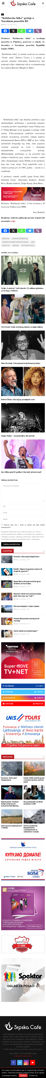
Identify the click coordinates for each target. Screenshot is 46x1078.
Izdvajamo (8, 757)
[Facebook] (5, 31)
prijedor (16, 245)
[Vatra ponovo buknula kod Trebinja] (11, 816)
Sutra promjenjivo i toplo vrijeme (26, 606)
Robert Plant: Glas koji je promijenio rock (18, 399)
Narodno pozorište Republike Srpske (15, 242)
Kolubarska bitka (28, 245)
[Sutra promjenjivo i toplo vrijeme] (6, 609)
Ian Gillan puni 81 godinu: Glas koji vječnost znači (21, 472)
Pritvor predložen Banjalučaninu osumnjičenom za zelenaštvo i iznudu (31, 829)
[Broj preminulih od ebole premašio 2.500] (34, 792)
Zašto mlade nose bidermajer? (26, 631)
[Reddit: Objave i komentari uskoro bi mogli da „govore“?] (6, 572)
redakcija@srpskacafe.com (23, 1056)
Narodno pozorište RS (20, 238)
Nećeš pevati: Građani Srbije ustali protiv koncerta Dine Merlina (10, 804)
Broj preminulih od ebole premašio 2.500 (33, 803)
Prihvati (23, 1075)
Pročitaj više (33, 1075)
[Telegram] (29, 31)
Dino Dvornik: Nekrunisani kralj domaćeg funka (20, 363)
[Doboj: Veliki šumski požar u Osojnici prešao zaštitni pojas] (34, 768)
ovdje (12, 221)
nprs (32, 242)
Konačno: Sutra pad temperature (26, 557)
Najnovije (7, 551)
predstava (5, 238)
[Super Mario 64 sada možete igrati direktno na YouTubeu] (6, 584)
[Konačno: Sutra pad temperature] (6, 559)
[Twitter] (19, 1062)
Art (2, 14)
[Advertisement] (23, 95)
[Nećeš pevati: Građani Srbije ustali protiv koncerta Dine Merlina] (11, 792)
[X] (13, 31)
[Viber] (38, 31)
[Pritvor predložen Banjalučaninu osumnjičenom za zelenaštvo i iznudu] (34, 816)
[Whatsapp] (21, 31)
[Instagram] (26, 1062)
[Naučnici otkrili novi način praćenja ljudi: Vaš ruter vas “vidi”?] (6, 596)
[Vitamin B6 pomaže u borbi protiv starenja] (6, 621)
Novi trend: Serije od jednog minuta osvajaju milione (22, 326)
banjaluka (6, 245)
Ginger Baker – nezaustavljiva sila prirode (18, 435)
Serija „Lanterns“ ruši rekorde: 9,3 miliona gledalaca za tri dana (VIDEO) (22, 289)
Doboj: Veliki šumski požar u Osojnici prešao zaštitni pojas (34, 780)
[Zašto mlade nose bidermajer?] (6, 633)
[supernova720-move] (23, 200)
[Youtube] (32, 1062)
